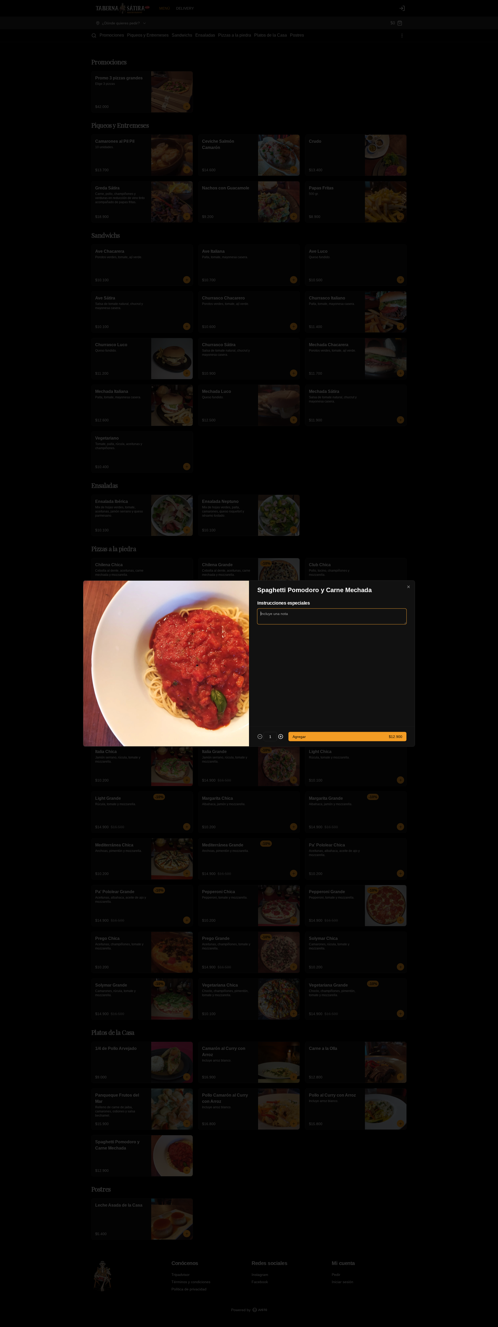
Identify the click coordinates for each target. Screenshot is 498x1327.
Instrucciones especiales (283, 603)
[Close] (408, 587)
